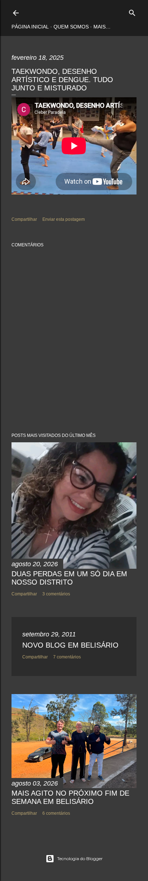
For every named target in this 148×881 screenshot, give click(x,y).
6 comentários (56, 813)
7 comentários (67, 656)
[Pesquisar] (132, 11)
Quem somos (71, 27)
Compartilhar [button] (24, 219)
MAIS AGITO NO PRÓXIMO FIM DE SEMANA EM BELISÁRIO (70, 797)
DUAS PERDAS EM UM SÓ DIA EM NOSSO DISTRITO (69, 578)
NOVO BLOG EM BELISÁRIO (70, 645)
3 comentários (56, 593)
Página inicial (30, 27)
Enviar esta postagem (63, 219)
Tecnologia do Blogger (80, 858)
